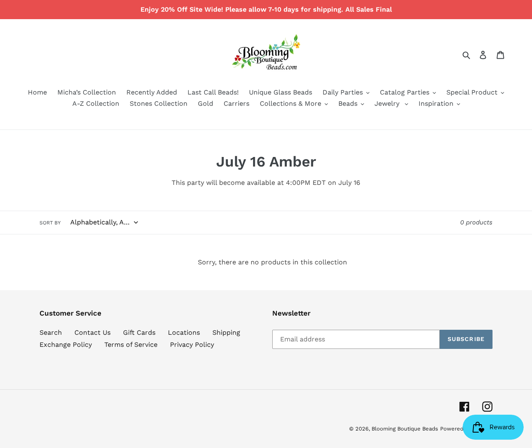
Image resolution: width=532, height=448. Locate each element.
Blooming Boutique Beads (405, 429)
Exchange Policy (65, 344)
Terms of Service (131, 344)
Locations (184, 332)
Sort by (50, 223)
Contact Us (92, 332)
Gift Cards (139, 332)
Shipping (226, 332)
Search (50, 332)
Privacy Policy (192, 344)
